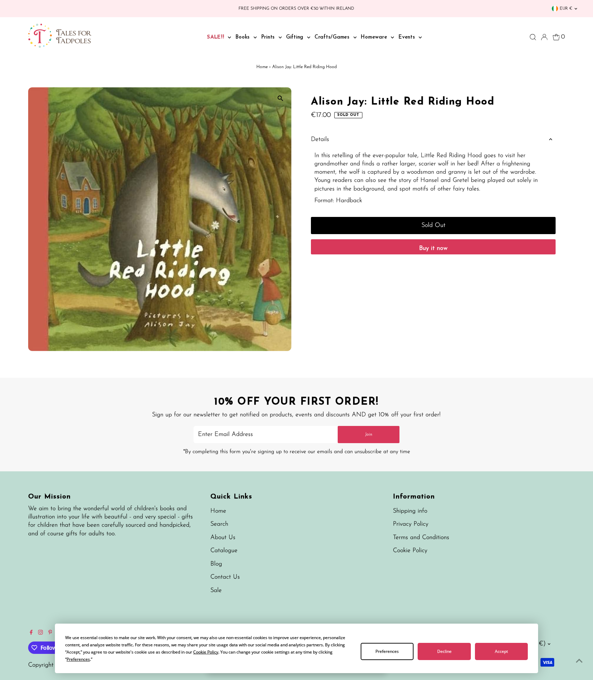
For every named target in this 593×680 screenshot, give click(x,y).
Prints (269, 37)
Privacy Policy (410, 524)
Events (407, 37)
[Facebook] (31, 633)
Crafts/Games (333, 37)
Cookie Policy (410, 551)
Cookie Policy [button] (205, 652)
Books (243, 37)
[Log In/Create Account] (544, 37)
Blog (216, 564)
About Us (222, 538)
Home (262, 67)
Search (219, 524)
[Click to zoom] (280, 98)
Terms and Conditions (421, 538)
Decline (444, 651)
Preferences (387, 651)
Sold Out (433, 225)
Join (368, 434)
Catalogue (223, 551)
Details (320, 139)
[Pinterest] (50, 633)
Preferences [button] (78, 659)
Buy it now (433, 248)
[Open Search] (533, 37)
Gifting (295, 37)
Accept (501, 651)
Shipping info (410, 511)
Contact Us (225, 577)
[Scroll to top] (579, 661)
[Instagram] (40, 633)
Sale (216, 591)
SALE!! (216, 37)
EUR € (566, 9)
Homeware (375, 37)
